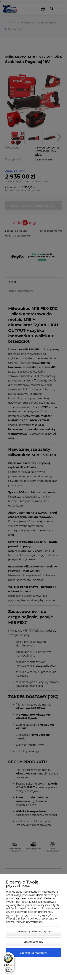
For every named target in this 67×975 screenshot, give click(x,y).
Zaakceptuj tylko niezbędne (33, 931)
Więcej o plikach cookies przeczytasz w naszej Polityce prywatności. (31, 920)
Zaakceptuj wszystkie (33, 952)
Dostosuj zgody (33, 941)
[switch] (8, 970)
